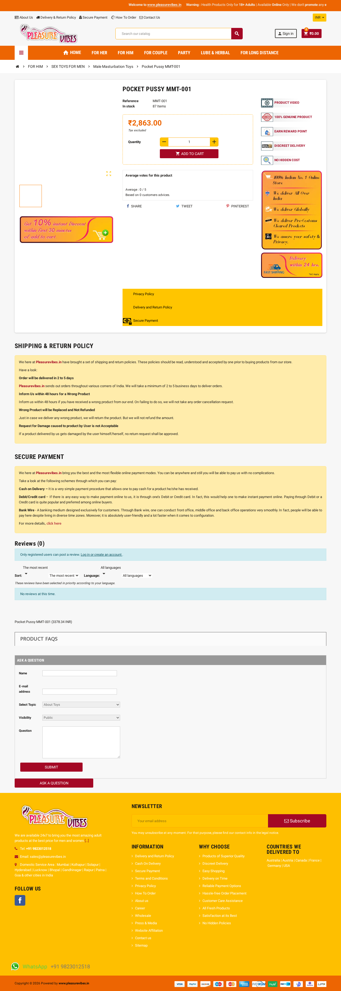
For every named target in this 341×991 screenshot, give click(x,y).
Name (23, 673)
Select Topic (27, 704)
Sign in (286, 33)
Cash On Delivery (148, 863)
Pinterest (239, 206)
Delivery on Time (215, 878)
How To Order (125, 17)
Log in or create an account (101, 555)
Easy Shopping (213, 871)
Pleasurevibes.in (49, 362)
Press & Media (146, 923)
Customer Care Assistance (222, 901)
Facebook (20, 900)
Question (25, 731)
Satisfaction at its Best (219, 916)
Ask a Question (54, 783)
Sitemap (141, 945)
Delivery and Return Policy (154, 856)
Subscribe (299, 820)
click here (54, 524)
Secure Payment (95, 17)
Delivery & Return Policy (58, 17)
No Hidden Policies (216, 923)
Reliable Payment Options (221, 886)
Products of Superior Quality (223, 856)
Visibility (25, 718)
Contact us (143, 938)
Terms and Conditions (151, 878)
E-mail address (24, 688)
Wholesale (143, 916)
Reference (131, 101)
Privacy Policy (145, 886)
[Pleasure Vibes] (49, 33)
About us (141, 901)
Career (140, 908)
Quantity (134, 142)
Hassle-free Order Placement (224, 893)
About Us (26, 17)
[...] (87, 841)
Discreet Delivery (215, 863)
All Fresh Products (216, 908)
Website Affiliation (149, 931)
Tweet (187, 206)
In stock (129, 106)
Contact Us (151, 17)
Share (136, 206)
